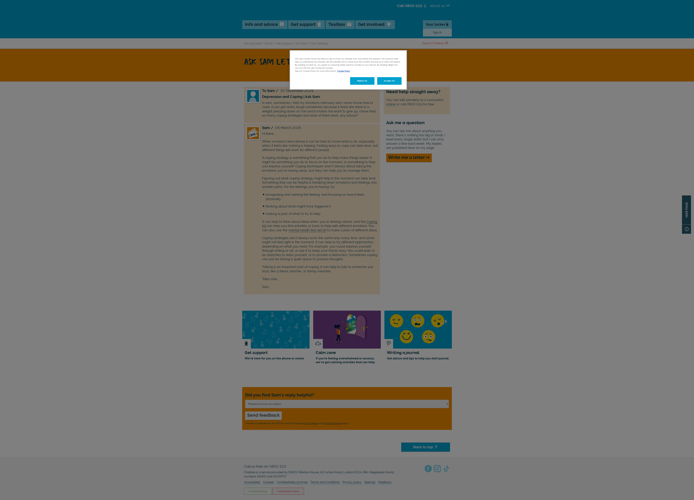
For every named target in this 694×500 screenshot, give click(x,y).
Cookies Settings (307, 81)
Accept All (389, 81)
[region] (348, 70)
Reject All (362, 81)
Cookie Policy (343, 71)
